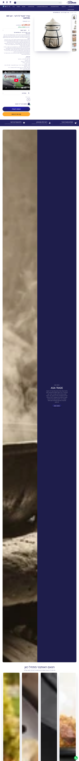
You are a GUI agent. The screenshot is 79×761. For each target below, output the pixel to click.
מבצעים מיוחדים (71, 9)
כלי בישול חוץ (71, 6)
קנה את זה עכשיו (16, 114)
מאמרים (18, 6)
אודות (14, 6)
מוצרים (71, 12)
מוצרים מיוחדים (31, 6)
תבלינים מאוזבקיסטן (55, 6)
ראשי (75, 12)
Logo (71, 2)
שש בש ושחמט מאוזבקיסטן (42, 6)
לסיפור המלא (57, 405)
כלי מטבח (64, 6)
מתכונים (23, 6)
